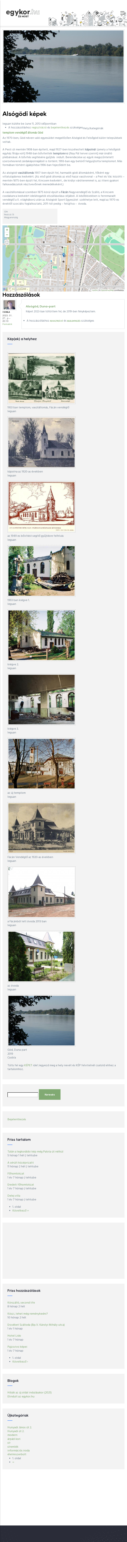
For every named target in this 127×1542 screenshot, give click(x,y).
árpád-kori (14, 1439)
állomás (32, 132)
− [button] (7, 235)
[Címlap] (22, 12)
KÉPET (28, 1065)
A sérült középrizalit (20, 1162)
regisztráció (39, 127)
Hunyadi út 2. (15, 1431)
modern (12, 1435)
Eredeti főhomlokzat (20, 1184)
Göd (40, 132)
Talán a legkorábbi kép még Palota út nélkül (35, 1151)
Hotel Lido (14, 1335)
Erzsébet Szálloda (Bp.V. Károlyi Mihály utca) (36, 1325)
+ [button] (7, 230)
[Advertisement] (63, 1251)
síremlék (12, 1446)
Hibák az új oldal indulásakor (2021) (29, 1392)
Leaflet (95, 290)
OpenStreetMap (107, 290)
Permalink (7, 324)
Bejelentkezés (16, 1119)
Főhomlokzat (15, 1173)
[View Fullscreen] (6, 242)
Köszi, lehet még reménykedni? (27, 1313)
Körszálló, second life (21, 1302)
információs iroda (18, 1450)
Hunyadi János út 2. (19, 1427)
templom (8, 132)
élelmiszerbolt (16, 1454)
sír (8, 1443)
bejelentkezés (60, 127)
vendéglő (21, 132)
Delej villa (13, 1195)
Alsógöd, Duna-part (41, 306)
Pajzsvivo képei (17, 1347)
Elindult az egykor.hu (20, 1396)
